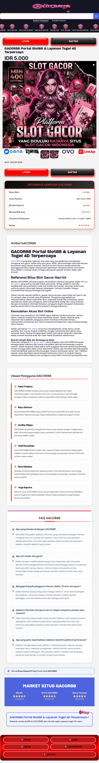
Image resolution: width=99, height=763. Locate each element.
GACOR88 (16, 261)
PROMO (27, 739)
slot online (32, 329)
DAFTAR (73, 41)
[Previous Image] (5, 108)
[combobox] (46, 16)
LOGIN (25, 41)
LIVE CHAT (51, 755)
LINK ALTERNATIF (75, 747)
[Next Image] (94, 108)
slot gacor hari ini (38, 342)
